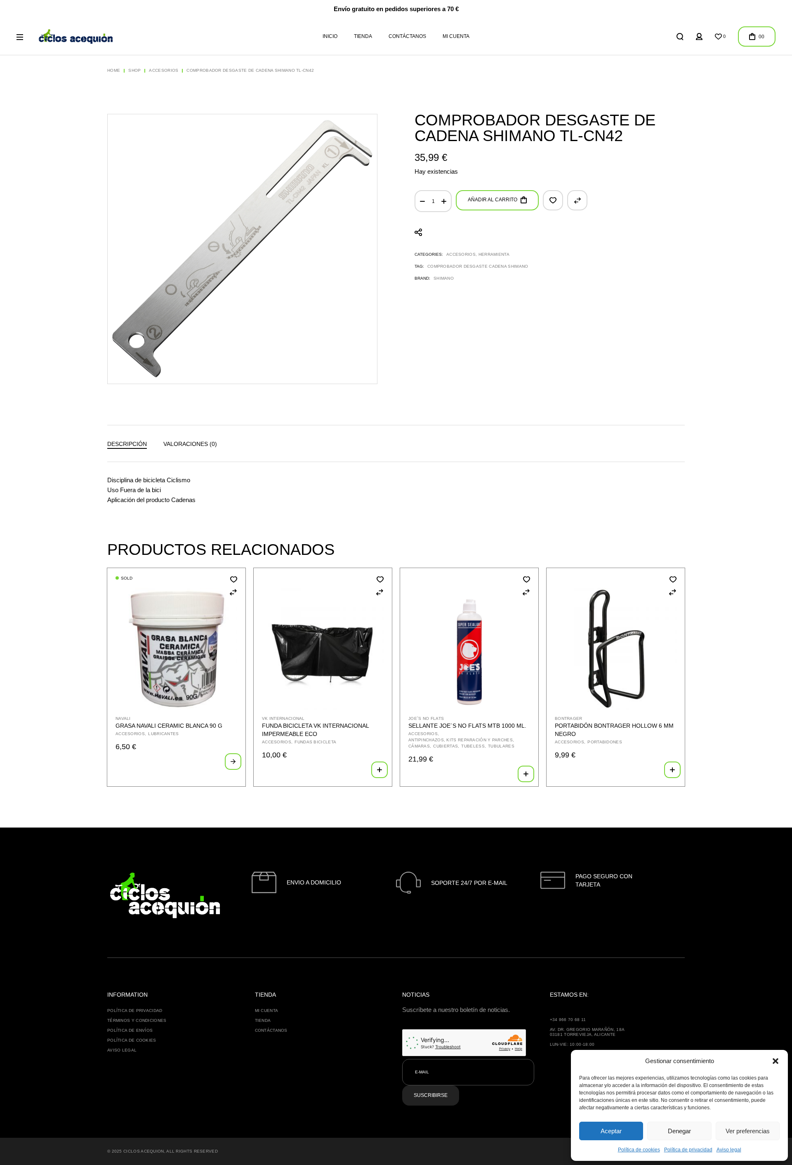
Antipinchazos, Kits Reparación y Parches (460, 740)
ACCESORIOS (461, 254)
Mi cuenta (266, 1010)
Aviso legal (729, 1150)
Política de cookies (639, 1150)
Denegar (679, 1130)
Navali (123, 718)
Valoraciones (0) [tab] (190, 444)
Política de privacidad (688, 1150)
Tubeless (472, 746)
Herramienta (493, 254)
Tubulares (501, 746)
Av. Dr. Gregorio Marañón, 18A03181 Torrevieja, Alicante (587, 1032)
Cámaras (419, 746)
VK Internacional (283, 718)
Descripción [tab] (127, 444)
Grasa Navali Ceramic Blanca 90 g (169, 725)
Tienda (263, 1020)
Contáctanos (271, 1030)
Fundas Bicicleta (315, 742)
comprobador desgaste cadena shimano (477, 266)
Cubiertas (445, 746)
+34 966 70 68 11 (568, 1019)
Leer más (233, 761)
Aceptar (611, 1130)
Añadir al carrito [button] (379, 770)
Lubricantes (163, 733)
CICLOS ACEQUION (143, 1151)
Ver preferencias (748, 1130)
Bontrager (568, 718)
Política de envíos (130, 1030)
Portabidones (604, 742)
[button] (775, 1061)
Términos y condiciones (137, 1020)
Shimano (444, 278)
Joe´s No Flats (426, 718)
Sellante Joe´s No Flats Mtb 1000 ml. (467, 725)
